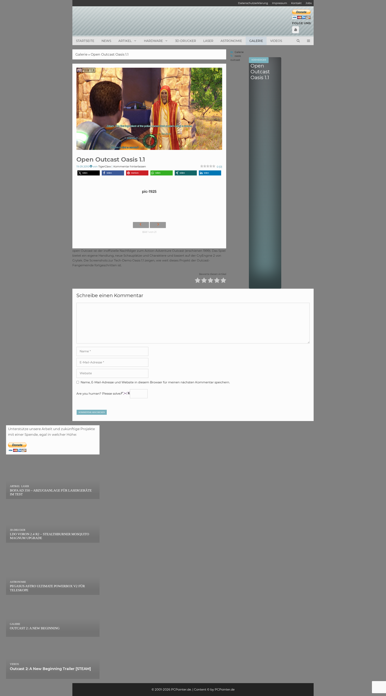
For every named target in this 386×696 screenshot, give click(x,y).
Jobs (309, 3)
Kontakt (296, 3)
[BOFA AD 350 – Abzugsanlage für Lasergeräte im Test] (53, 496)
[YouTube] (295, 29)
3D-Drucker (185, 41)
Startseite (85, 41)
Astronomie (231, 41)
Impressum (279, 3)
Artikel (125, 41)
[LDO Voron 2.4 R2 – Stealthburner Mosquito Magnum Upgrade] (53, 540)
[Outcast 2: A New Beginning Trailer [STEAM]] (53, 676)
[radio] (197, 280)
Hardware (153, 41)
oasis (238, 55)
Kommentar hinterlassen (129, 166)
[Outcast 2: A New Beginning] (53, 634)
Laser (208, 41)
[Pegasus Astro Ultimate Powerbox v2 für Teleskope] (53, 592)
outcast (235, 59)
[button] (308, 41)
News (106, 41)
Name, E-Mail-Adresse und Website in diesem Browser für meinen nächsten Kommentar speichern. (155, 382)
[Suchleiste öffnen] (298, 41)
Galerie (256, 41)
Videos (276, 41)
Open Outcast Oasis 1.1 (109, 54)
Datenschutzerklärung (253, 3)
